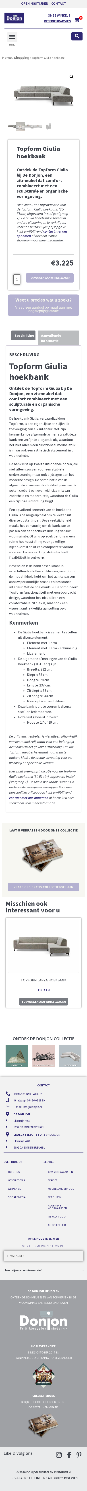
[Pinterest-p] (79, 1455)
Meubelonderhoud (61, 1188)
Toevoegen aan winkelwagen (49, 277)
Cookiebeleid (57, 1225)
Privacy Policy (57, 1216)
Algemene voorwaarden (57, 1207)
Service (53, 1180)
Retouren (54, 1197)
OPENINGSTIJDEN (34, 3)
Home (7, 57)
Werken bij (14, 1188)
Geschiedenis (16, 1180)
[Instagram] (58, 1455)
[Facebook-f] (68, 1455)
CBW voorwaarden (60, 1172)
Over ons (14, 1172)
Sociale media (17, 1197)
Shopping (21, 57)
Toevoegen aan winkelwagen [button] (43, 1002)
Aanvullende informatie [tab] (51, 338)
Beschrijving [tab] (24, 335)
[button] (12, 37)
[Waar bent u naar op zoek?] (77, 36)
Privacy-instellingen (28, 1478)
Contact (58, 3)
